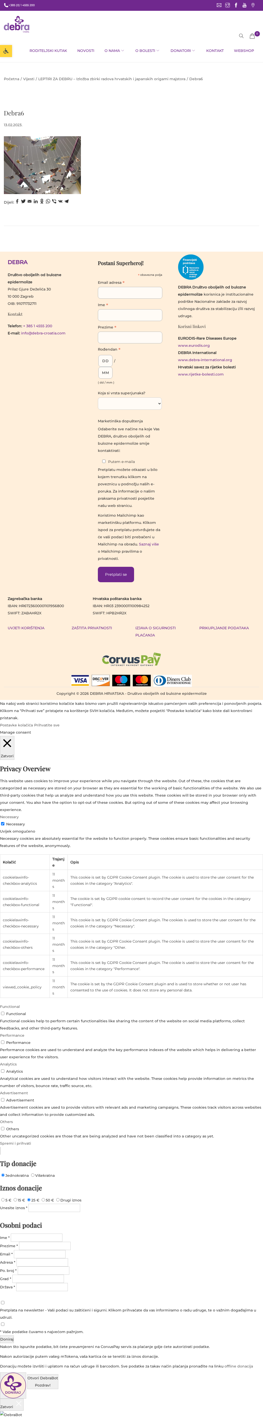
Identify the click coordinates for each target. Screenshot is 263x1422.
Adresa (7, 1262)
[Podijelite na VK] (60, 202)
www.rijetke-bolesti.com (201, 374)
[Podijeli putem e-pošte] (29, 202)
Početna (11, 79)
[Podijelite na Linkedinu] (36, 202)
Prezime (107, 328)
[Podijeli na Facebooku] (17, 202)
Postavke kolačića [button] (16, 725)
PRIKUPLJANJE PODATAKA (224, 628)
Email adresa (111, 283)
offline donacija (238, 1366)
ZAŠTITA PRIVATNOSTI (92, 628)
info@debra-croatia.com (43, 333)
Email (6, 1254)
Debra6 (14, 113)
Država (7, 1287)
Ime (103, 305)
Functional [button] (10, 1006)
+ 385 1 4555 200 (37, 326)
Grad (5, 1279)
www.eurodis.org (194, 345)
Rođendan (109, 350)
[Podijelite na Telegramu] (66, 202)
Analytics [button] (8, 1064)
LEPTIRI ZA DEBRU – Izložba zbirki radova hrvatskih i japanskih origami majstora (111, 79)
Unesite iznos (13, 1208)
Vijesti (28, 79)
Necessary (15, 824)
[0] (252, 36)
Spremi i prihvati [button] (15, 1143)
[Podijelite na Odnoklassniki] (42, 202)
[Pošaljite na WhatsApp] (48, 202)
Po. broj (8, 1270)
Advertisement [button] (14, 1093)
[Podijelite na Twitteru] (23, 202)
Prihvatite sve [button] (47, 725)
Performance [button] (12, 1035)
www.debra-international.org (205, 360)
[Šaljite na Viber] (54, 202)
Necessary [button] (9, 817)
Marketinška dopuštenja (120, 421)
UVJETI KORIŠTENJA (26, 628)
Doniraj (7, 1339)
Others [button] (6, 1121)
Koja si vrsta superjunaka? (121, 393)
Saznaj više (149, 544)
